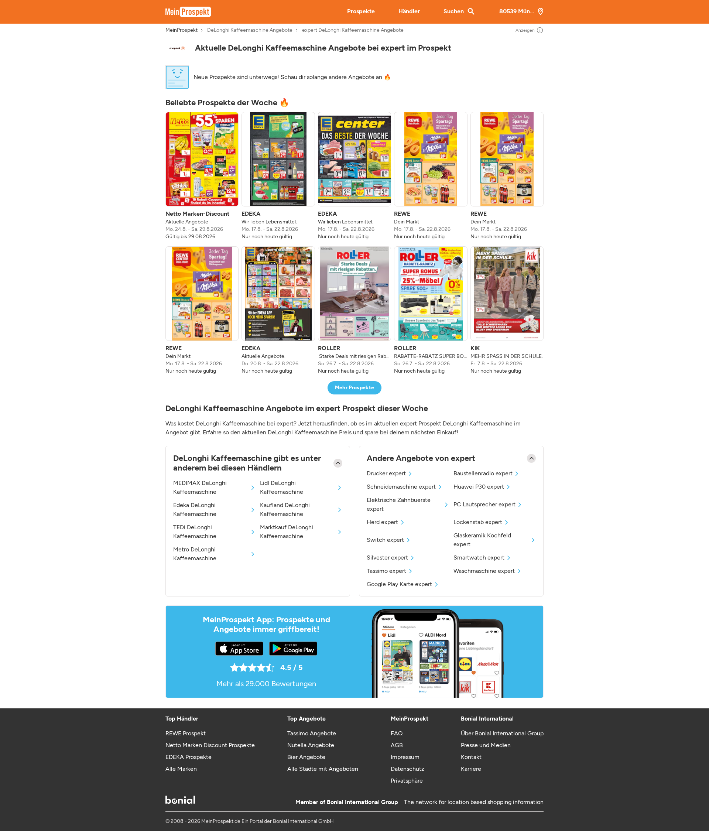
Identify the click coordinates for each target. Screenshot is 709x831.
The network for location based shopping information (474, 802)
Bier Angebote (306, 756)
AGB (397, 745)
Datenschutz (407, 768)
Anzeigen (525, 30)
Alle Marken (181, 768)
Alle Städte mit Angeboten (322, 768)
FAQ (397, 733)
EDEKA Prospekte (188, 756)
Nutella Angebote (310, 745)
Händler (409, 11)
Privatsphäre (407, 780)
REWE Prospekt (185, 733)
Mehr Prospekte (354, 387)
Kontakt (471, 756)
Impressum (405, 756)
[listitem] (202, 176)
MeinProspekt (181, 30)
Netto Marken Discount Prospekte (210, 745)
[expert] (177, 48)
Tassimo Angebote (311, 733)
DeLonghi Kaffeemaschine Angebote (249, 30)
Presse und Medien (486, 745)
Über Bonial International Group (502, 733)
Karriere (471, 768)
